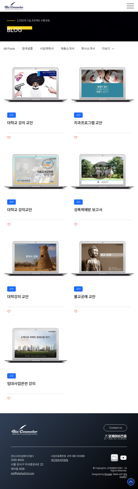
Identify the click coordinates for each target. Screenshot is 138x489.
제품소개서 (67, 48)
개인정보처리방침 (59, 460)
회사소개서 (88, 48)
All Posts (9, 48)
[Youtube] (123, 457)
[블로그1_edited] (114, 457)
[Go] (130, 481)
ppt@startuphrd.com (22, 473)
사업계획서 (47, 48)
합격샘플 (27, 48)
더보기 (106, 48)
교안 (11, 115)
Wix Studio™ (123, 475)
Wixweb (108, 474)
